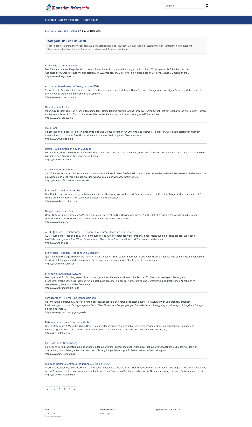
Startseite (50, 19)
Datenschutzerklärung (54, 416)
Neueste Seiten (90, 19)
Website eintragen (69, 19)
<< (48, 389)
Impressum (50, 413)
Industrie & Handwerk (68, 30)
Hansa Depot (105, 413)
